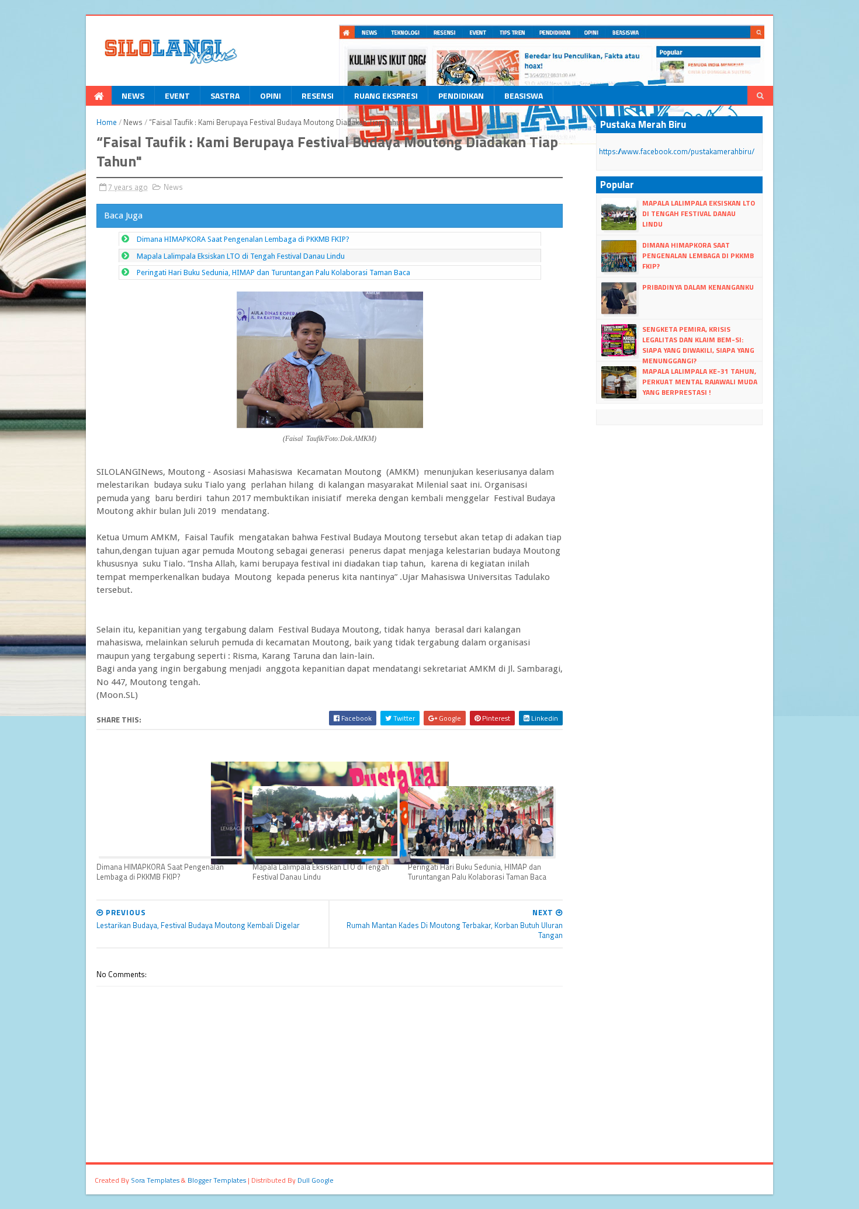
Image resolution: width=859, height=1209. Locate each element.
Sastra (225, 95)
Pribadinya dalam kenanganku (698, 287)
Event (177, 95)
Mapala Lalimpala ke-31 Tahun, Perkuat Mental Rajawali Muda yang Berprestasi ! (699, 382)
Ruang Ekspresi (386, 95)
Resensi (318, 95)
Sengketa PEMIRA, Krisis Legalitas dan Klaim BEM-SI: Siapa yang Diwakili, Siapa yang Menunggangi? (698, 345)
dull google (315, 1180)
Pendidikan (461, 95)
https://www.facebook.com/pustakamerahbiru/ (676, 151)
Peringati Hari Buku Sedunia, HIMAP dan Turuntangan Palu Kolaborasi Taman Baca (273, 272)
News (133, 95)
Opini (270, 95)
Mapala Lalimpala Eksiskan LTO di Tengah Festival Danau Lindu (241, 256)
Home (106, 122)
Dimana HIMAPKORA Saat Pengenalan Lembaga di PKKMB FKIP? (243, 239)
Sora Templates (155, 1180)
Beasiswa (523, 95)
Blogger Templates (217, 1180)
